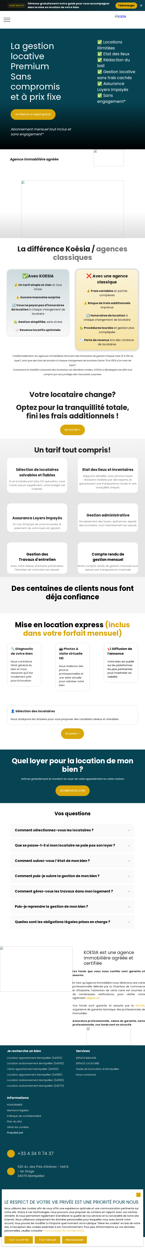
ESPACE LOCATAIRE (87, 1063)
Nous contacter (86, 1074)
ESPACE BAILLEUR (86, 1058)
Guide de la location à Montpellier (97, 1069)
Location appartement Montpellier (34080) (34, 1074)
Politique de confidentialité (24, 1116)
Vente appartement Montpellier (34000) (33, 1069)
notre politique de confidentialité (63, 1230)
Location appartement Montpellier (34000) (34, 1058)
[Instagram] (104, 1163)
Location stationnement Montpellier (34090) (35, 1080)
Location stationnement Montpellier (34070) (35, 1086)
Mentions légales (18, 1110)
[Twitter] (111, 1163)
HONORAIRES (14, 1104)
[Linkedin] (118, 1163)
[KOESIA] (129, 20)
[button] (72, 830)
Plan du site (14, 1121)
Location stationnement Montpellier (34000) (35, 1063)
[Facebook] (97, 1163)
